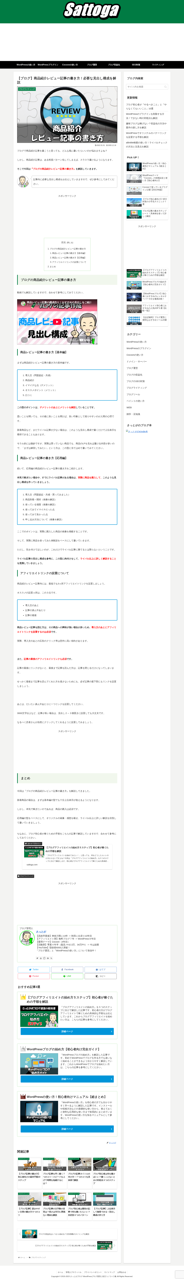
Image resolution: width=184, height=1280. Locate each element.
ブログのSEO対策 (136, 381)
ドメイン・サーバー (137, 361)
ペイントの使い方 (136, 401)
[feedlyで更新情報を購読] (47, 958)
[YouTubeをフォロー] (40, 958)
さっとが (41, 931)
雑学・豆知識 (133, 414)
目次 (63, 242)
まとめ (53, 266)
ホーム (60, 1272)
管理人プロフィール (73, 1272)
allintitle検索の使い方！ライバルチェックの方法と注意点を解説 (146, 144)
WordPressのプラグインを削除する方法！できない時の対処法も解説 (145, 116)
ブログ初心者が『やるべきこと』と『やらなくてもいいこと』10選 (146, 106)
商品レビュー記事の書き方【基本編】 (69, 253)
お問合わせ (121, 1272)
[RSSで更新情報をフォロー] (51, 958)
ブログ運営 (132, 368)
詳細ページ (67, 1031)
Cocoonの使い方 (135, 355)
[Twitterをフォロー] (37, 958)
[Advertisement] (92, 42)
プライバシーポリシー (93, 1272)
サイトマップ (109, 1272)
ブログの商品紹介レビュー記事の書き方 (68, 249)
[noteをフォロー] (44, 958)
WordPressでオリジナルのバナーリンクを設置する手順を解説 (146, 135)
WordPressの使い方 (137, 342)
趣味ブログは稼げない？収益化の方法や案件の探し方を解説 (146, 125)
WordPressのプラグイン (139, 348)
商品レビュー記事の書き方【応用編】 (69, 257)
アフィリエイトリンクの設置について (69, 262)
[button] (165, 86)
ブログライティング (26, 876)
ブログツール (133, 394)
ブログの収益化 (134, 374)
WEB (129, 407)
